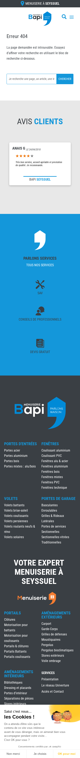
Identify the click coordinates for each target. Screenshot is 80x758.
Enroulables (49, 510)
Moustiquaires (50, 640)
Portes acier (12, 450)
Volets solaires (14, 537)
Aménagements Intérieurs (18, 673)
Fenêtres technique (54, 488)
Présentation (49, 679)
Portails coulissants (17, 657)
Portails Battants (15, 651)
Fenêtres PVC (50, 482)
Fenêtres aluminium (54, 466)
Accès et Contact (52, 691)
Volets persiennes (16, 521)
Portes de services (53, 526)
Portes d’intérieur (15, 693)
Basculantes (49, 505)
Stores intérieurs (15, 704)
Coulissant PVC (51, 456)
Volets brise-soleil (16, 510)
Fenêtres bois (50, 472)
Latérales (47, 521)
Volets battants (14, 505)
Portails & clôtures (16, 646)
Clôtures (9, 620)
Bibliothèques (13, 682)
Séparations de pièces (18, 698)
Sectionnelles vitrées (55, 537)
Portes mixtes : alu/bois (20, 466)
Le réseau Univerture (55, 685)
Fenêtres (50, 443)
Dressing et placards (17, 688)
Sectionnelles (50, 532)
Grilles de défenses (54, 634)
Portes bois (11, 461)
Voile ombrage (51, 661)
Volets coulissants (16, 516)
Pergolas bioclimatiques (57, 650)
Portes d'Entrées (20, 443)
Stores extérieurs (52, 655)
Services (48, 673)
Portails (12, 612)
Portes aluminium (15, 456)
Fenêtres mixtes (52, 477)
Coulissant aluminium (55, 450)
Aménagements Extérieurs (56, 614)
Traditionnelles (51, 542)
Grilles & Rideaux (52, 516)
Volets (11, 498)
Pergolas (47, 645)
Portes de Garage (58, 498)
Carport (46, 624)
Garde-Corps (49, 629)
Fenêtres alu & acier (54, 461)
